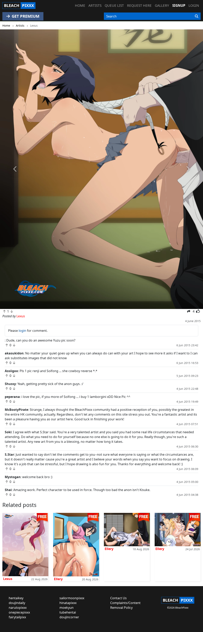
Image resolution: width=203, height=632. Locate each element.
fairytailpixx (17, 617)
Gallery (162, 5)
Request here (139, 5)
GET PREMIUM (25, 16)
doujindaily (17, 603)
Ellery (58, 579)
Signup (178, 5)
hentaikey (16, 598)
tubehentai (67, 612)
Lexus (7, 579)
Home (80, 5)
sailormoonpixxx (71, 598)
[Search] (196, 16)
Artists (95, 5)
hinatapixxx (68, 603)
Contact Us (118, 598)
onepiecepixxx (19, 612)
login (22, 330)
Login (194, 5)
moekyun (66, 607)
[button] (15, 169)
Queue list (114, 5)
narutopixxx (18, 607)
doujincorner (69, 617)
